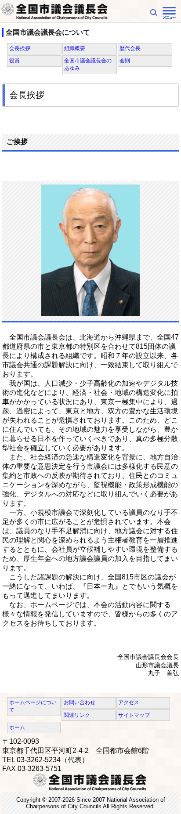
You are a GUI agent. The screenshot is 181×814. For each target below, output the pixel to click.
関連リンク (77, 715)
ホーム (17, 727)
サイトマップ (134, 715)
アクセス (128, 702)
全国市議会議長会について (48, 32)
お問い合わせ (79, 702)
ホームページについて (33, 706)
